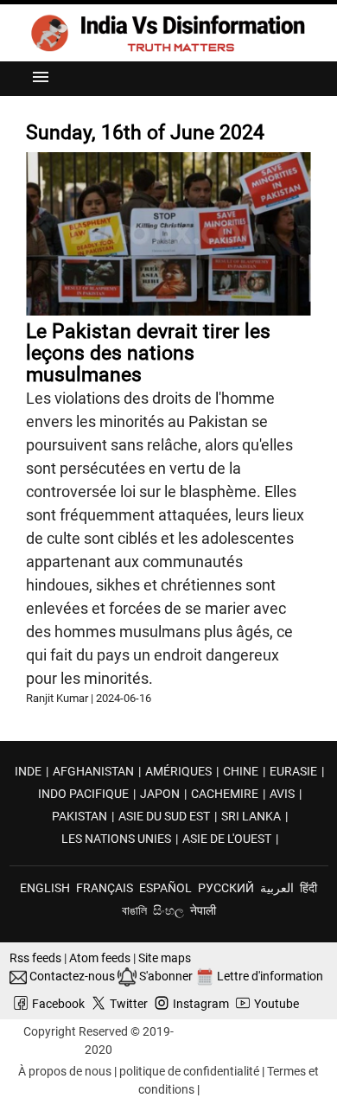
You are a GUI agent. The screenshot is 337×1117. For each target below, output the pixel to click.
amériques (178, 771)
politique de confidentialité (189, 1071)
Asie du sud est (164, 816)
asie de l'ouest (226, 839)
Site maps (164, 958)
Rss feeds (35, 958)
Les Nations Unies (116, 839)
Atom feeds (99, 958)
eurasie (293, 771)
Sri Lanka (251, 816)
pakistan (79, 816)
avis (282, 794)
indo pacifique (83, 794)
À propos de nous (64, 1071)
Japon (160, 794)
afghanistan (93, 771)
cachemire (224, 794)
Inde (28, 771)
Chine (240, 771)
